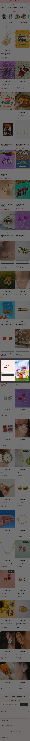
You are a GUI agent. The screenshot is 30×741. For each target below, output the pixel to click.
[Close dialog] (28, 361)
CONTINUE (7, 374)
